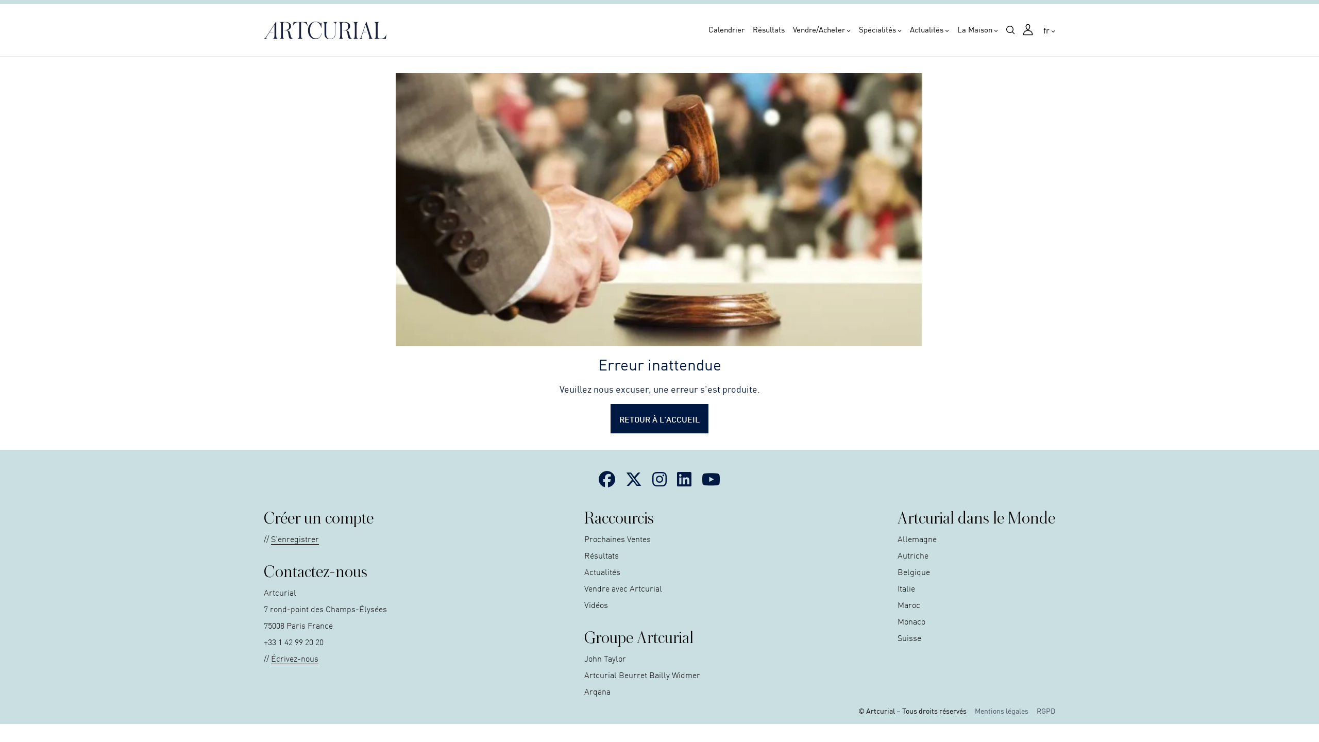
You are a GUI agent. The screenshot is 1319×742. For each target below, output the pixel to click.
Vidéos (596, 604)
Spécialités (877, 29)
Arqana (597, 691)
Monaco (911, 621)
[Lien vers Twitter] (633, 478)
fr (1046, 30)
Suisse (909, 637)
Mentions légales (1001, 710)
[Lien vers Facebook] (607, 478)
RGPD (1046, 710)
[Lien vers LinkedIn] (684, 478)
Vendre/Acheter (819, 29)
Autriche (913, 555)
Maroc (909, 604)
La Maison (974, 29)
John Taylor (605, 658)
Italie (906, 588)
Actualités (926, 29)
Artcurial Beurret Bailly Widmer (642, 674)
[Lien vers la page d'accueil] (328, 30)
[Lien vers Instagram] (659, 478)
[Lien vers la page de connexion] (1029, 31)
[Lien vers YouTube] (711, 478)
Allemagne (917, 538)
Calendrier (726, 29)
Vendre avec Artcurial (623, 588)
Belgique (914, 571)
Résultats (769, 29)
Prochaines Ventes (617, 538)
